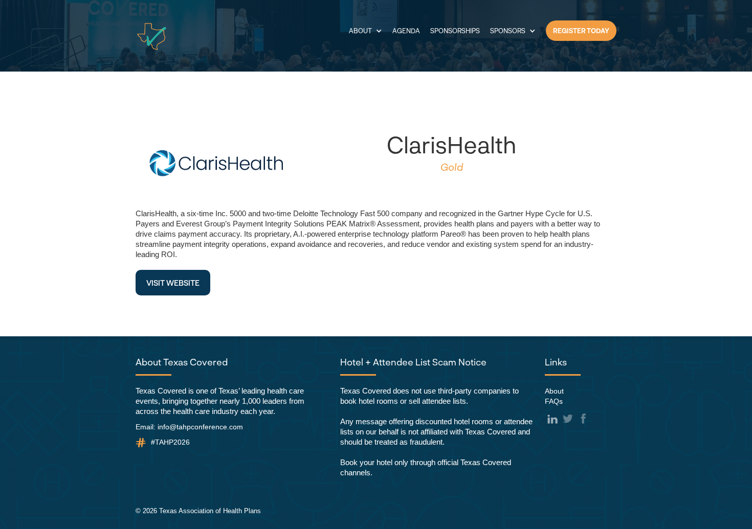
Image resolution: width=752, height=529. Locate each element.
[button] (365, 30)
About (554, 391)
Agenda (406, 31)
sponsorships (455, 31)
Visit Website (173, 282)
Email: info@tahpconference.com (189, 427)
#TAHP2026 (170, 442)
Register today (581, 31)
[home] (152, 36)
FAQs (554, 401)
